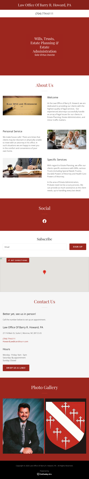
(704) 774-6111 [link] (44, 13)
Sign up (78, 246)
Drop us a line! (16, 368)
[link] (44, 5)
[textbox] (35, 247)
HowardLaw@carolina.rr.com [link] (15, 341)
